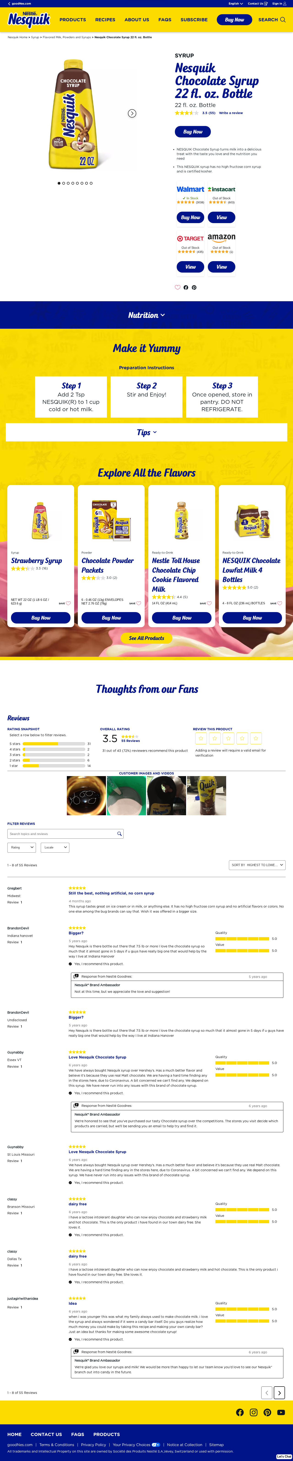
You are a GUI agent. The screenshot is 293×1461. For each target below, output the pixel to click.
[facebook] (187, 287)
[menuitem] (73, 20)
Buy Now (234, 19)
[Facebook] (242, 1412)
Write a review (231, 113)
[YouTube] (281, 1412)
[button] (132, 113)
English (234, 3)
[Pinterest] (270, 1412)
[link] (190, 217)
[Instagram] (256, 1412)
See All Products (146, 638)
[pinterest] (195, 287)
